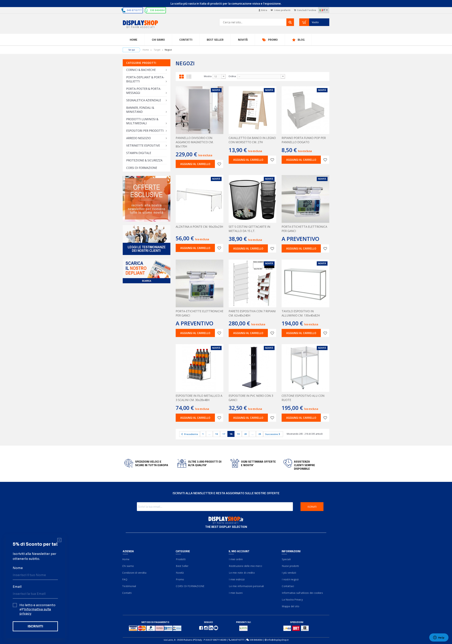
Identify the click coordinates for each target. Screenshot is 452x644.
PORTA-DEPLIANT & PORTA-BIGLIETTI (145, 79)
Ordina (232, 76)
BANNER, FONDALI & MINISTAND (140, 110)
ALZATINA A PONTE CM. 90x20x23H (199, 227)
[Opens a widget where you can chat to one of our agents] (438, 637)
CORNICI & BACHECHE (141, 70)
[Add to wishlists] (219, 164)
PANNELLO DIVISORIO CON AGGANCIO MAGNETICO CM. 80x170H (194, 142)
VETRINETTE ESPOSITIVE (143, 145)
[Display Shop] (146, 24)
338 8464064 (157, 10)
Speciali (286, 559)
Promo (273, 39)
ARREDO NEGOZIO (138, 138)
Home (133, 39)
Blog (301, 39)
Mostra (208, 76)
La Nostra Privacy (292, 599)
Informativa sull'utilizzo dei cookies (302, 592)
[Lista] (188, 76)
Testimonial (129, 586)
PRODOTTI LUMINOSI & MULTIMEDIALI (142, 121)
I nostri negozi (290, 579)
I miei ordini (236, 559)
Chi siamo (128, 566)
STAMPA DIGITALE (138, 153)
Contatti (185, 39)
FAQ (125, 579)
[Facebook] (201, 627)
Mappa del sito (290, 606)
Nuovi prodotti (290, 566)
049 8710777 (134, 10)
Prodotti (181, 559)
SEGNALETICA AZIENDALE (143, 100)
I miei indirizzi (237, 579)
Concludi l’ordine (306, 10)
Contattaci (288, 586)
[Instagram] (206, 627)
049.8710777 (237, 639)
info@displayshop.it (278, 639)
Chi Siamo (158, 39)
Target (157, 49)
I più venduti (289, 572)
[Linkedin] (211, 627)
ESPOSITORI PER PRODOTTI (145, 131)
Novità (243, 39)
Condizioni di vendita (134, 572)
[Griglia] (181, 76)
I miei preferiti (282, 10)
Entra (264, 10)
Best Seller (215, 39)
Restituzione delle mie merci (245, 566)
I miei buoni (236, 592)
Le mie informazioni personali (246, 586)
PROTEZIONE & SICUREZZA (144, 160)
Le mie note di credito (242, 572)
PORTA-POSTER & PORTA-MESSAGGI (143, 91)
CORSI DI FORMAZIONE (141, 168)
